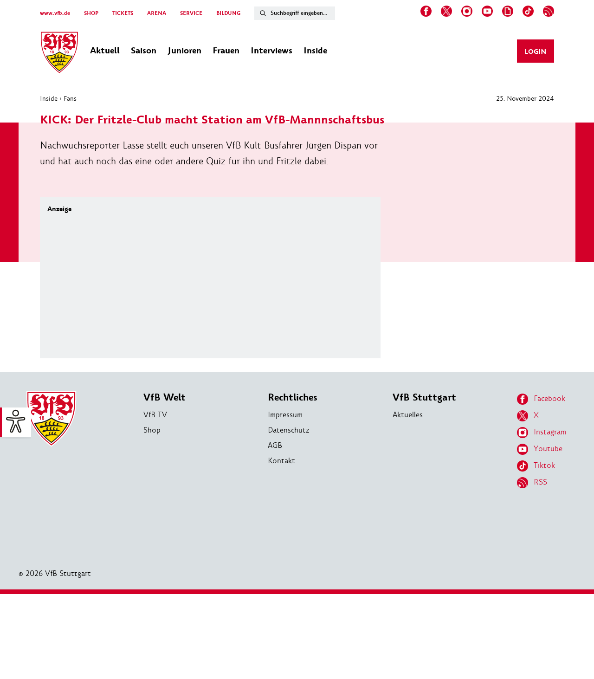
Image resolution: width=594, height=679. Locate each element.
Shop (152, 430)
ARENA (156, 13)
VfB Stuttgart (424, 397)
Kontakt (281, 461)
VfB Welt (164, 397)
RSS (540, 482)
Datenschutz (289, 430)
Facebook (549, 398)
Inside (49, 98)
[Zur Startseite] (59, 54)
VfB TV (155, 415)
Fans (70, 98)
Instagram (550, 432)
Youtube (548, 448)
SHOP (91, 13)
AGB (275, 445)
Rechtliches (292, 397)
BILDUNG (228, 13)
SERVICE (191, 13)
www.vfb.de (55, 13)
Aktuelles (408, 415)
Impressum (285, 415)
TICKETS (122, 13)
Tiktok (544, 465)
